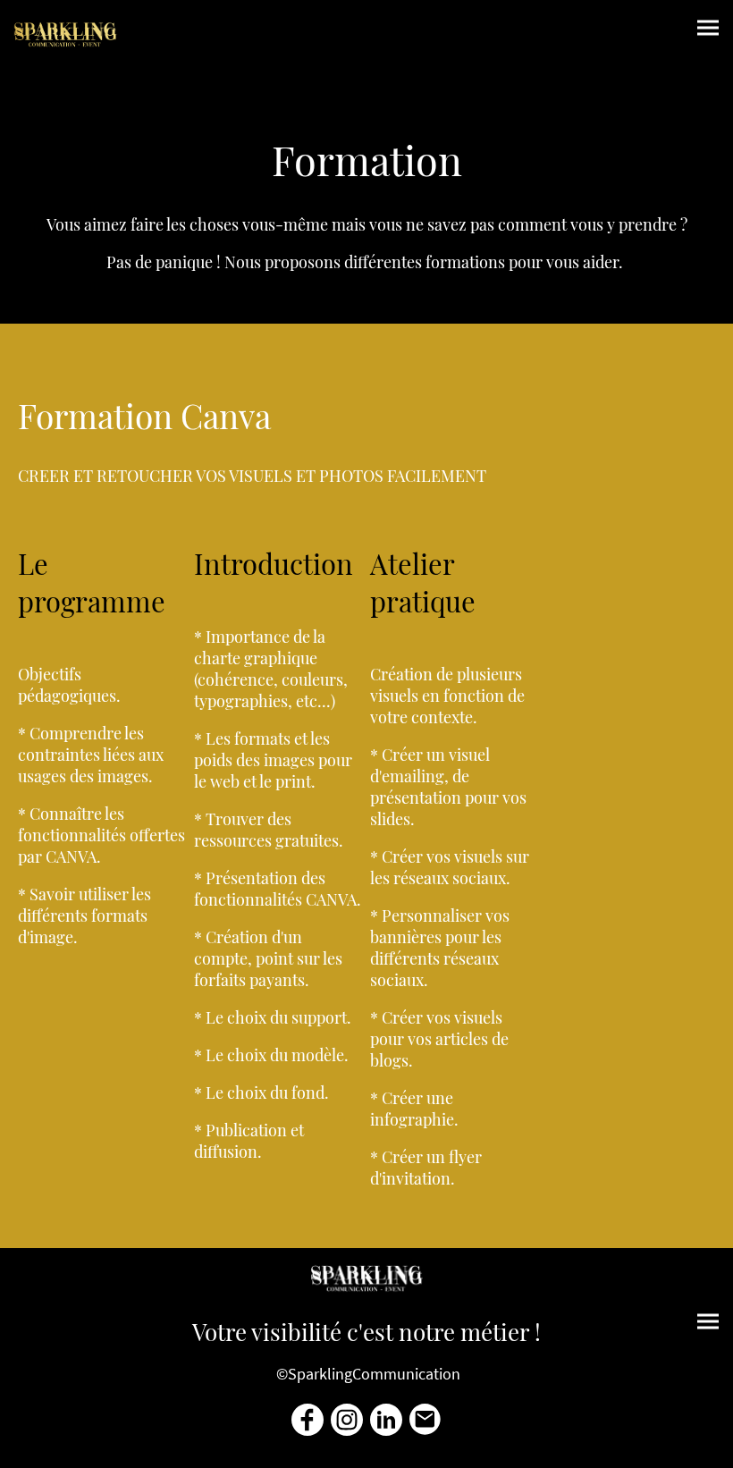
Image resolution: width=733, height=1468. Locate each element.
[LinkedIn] (386, 1420)
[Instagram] (347, 1420)
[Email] (425, 1420)
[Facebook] (307, 1420)
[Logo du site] (65, 34)
